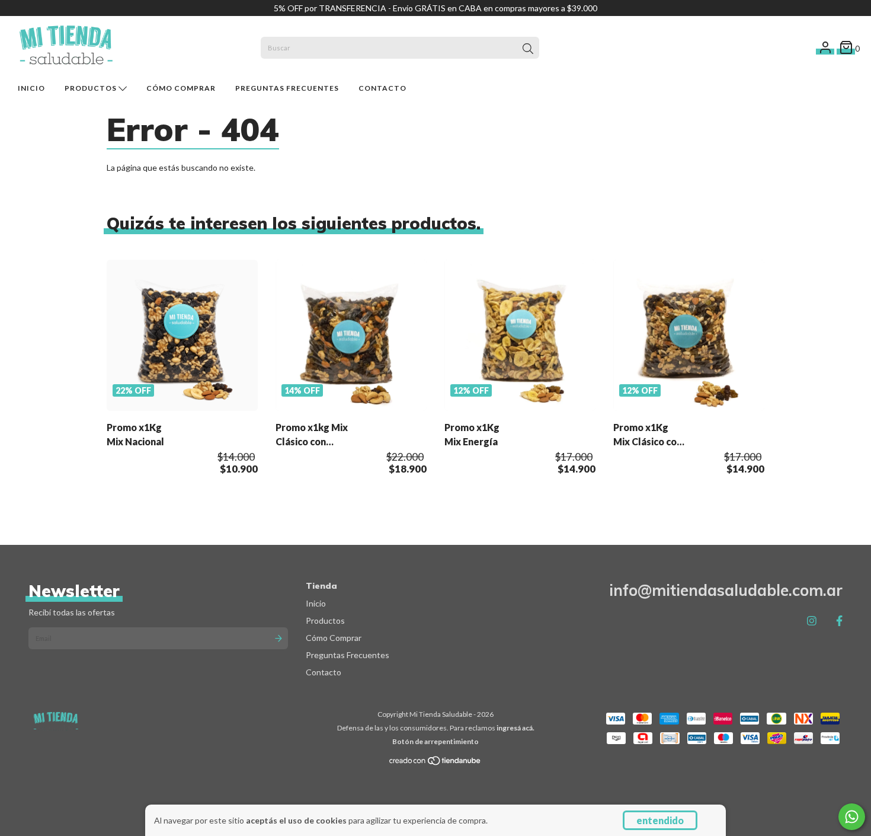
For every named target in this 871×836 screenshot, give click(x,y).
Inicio (31, 88)
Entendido (660, 820)
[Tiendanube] (435, 763)
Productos (92, 88)
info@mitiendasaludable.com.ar (726, 590)
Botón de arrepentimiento (435, 741)
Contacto (382, 88)
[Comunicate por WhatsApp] (851, 816)
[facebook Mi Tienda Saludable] (839, 620)
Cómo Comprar (181, 88)
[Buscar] (528, 49)
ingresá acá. (515, 727)
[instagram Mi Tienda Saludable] (811, 620)
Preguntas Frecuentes (287, 88)
